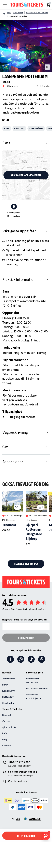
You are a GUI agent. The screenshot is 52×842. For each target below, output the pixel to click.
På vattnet (19, 128)
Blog (4, 739)
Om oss (6, 721)
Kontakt (6, 715)
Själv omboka (9, 727)
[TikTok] (31, 659)
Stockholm (8, 703)
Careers (6, 745)
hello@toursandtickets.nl (20, 404)
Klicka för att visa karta (26, 175)
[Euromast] (12, 511)
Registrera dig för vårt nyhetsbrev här (24, 619)
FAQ (4, 733)
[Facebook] (10, 659)
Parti (7, 128)
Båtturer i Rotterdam (37, 688)
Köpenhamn (8, 690)
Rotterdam (8, 696)
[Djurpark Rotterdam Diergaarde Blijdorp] (36, 518)
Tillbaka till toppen (26, 564)
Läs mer (5, 120)
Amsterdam (8, 678)
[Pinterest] (41, 659)
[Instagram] (20, 659)
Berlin (5, 684)
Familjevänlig (36, 128)
